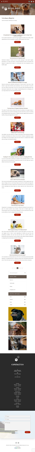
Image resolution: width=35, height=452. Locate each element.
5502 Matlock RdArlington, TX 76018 (17, 371)
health (11, 304)
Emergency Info (12, 289)
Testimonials (12, 283)
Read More (17, 67)
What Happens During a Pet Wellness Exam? (17, 229)
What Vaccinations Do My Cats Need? (18, 255)
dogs (11, 302)
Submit (27, 432)
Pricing (11, 286)
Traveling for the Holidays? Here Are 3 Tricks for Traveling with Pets (17, 156)
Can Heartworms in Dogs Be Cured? (17, 58)
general (11, 299)
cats (11, 296)
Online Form (14, 329)
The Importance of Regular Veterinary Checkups (17, 108)
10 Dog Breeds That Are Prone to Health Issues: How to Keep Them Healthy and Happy (17, 35)
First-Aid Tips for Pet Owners (17, 205)
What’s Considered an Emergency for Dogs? (17, 82)
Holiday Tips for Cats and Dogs (17, 132)
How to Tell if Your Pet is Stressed (17, 179)
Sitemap (27, 445)
